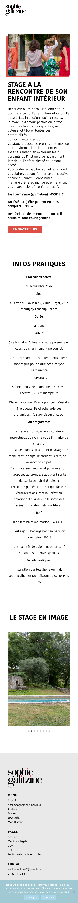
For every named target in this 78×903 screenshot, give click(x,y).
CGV (10, 846)
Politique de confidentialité (24, 854)
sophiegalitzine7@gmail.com (25, 869)
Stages (12, 813)
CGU (10, 850)
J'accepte (31, 897)
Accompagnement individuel (25, 805)
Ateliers (12, 809)
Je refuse (48, 897)
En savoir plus (25, 229)
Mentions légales (18, 841)
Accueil (12, 800)
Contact (12, 837)
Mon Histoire (15, 822)
